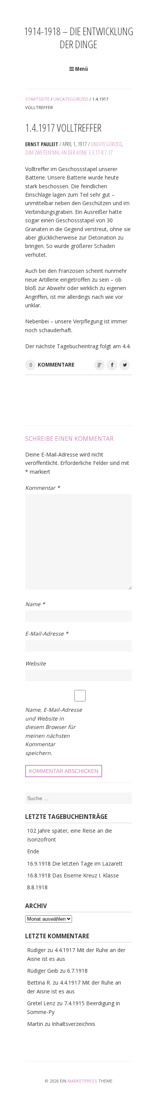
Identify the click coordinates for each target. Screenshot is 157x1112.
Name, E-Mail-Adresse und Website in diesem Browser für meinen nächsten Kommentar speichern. (53, 731)
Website (35, 663)
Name (35, 604)
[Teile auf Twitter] (124, 365)
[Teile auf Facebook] (112, 365)
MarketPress (82, 1081)
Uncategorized (106, 144)
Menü (81, 68)
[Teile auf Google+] (99, 365)
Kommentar (42, 487)
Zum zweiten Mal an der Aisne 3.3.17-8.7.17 (69, 152)
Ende (33, 851)
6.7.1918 (77, 970)
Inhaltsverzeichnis (73, 1023)
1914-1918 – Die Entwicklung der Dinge (78, 37)
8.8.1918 (37, 887)
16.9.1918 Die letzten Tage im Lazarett (75, 863)
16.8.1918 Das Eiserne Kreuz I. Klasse (73, 875)
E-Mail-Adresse (46, 633)
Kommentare (56, 364)
